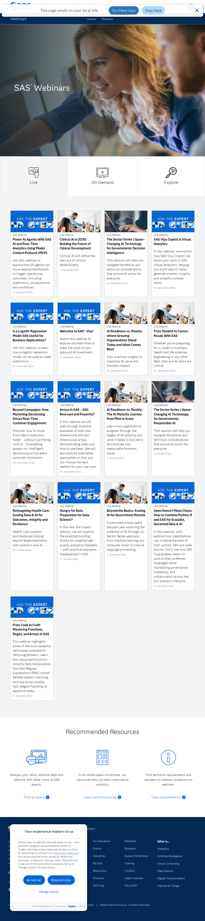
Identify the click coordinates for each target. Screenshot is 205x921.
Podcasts (107, 19)
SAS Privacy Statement (66, 852)
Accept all (34, 880)
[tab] (34, 176)
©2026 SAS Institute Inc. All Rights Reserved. (125, 904)
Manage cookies (49, 892)
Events (91, 19)
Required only (61, 880)
